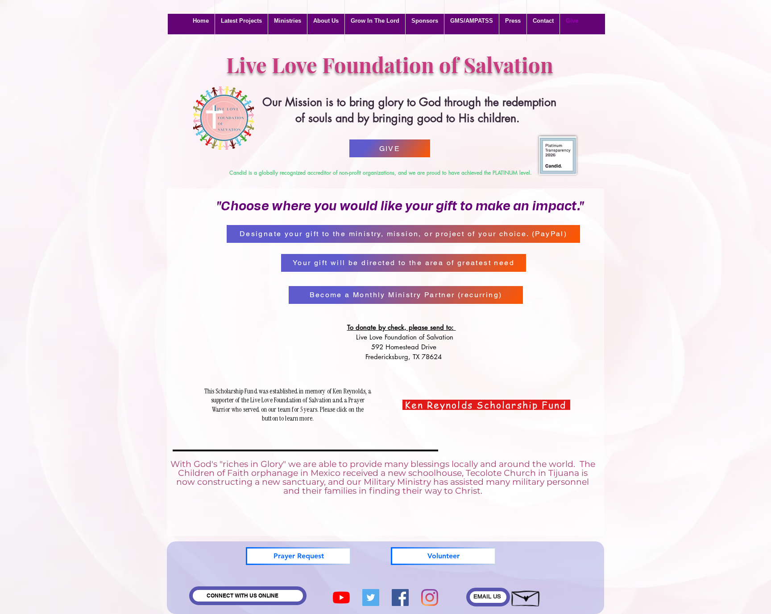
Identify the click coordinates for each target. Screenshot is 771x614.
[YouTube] (341, 597)
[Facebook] (400, 597)
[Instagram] (429, 597)
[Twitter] (370, 597)
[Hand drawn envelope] (526, 596)
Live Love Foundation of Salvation (389, 64)
